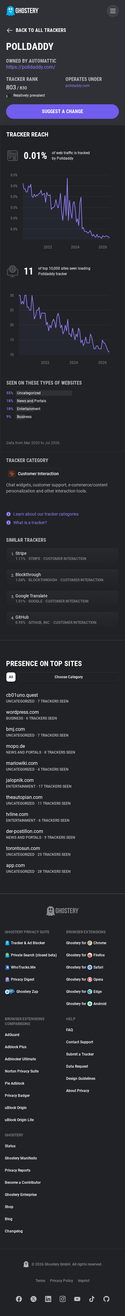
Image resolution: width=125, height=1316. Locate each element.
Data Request (77, 1066)
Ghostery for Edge (84, 992)
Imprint (84, 1281)
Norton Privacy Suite (22, 1071)
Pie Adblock (14, 1083)
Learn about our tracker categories (46, 514)
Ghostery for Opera (84, 979)
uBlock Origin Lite (19, 1120)
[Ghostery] (22, 11)
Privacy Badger (17, 1095)
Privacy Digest (22, 979)
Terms (40, 1281)
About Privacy (77, 1091)
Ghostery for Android (86, 1004)
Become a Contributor (23, 1182)
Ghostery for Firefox (85, 955)
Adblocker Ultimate (20, 1059)
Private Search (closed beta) (34, 955)
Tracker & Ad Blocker (28, 943)
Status (10, 1146)
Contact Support (79, 1042)
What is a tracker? (30, 522)
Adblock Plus (15, 1047)
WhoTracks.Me (23, 967)
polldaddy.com (78, 86)
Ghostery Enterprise (21, 1195)
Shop (9, 1207)
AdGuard (12, 1035)
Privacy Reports (17, 1170)
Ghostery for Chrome (86, 943)
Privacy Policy (61, 1281)
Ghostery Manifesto (21, 1158)
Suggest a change (62, 111)
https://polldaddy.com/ (31, 67)
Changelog (14, 1231)
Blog (8, 1219)
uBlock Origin (16, 1108)
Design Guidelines (80, 1078)
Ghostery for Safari (84, 967)
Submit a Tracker (80, 1054)
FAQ (69, 1030)
